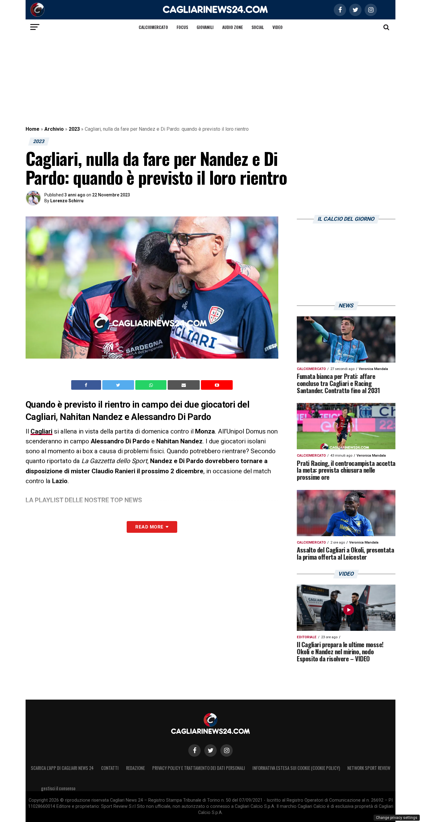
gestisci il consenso (58, 788)
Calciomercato (153, 27)
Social (257, 27)
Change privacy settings (396, 818)
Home (32, 129)
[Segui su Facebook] (194, 750)
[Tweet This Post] (118, 385)
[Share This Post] (151, 385)
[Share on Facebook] (87, 385)
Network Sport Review (368, 768)
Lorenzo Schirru (67, 200)
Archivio (54, 129)
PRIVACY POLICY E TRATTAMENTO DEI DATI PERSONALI (198, 768)
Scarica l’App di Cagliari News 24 (62, 768)
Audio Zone (232, 27)
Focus (182, 27)
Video (277, 27)
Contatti (110, 768)
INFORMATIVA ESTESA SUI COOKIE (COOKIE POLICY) (296, 768)
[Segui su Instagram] (226, 750)
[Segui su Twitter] (210, 750)
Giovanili (205, 27)
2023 (74, 129)
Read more (149, 527)
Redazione (135, 768)
